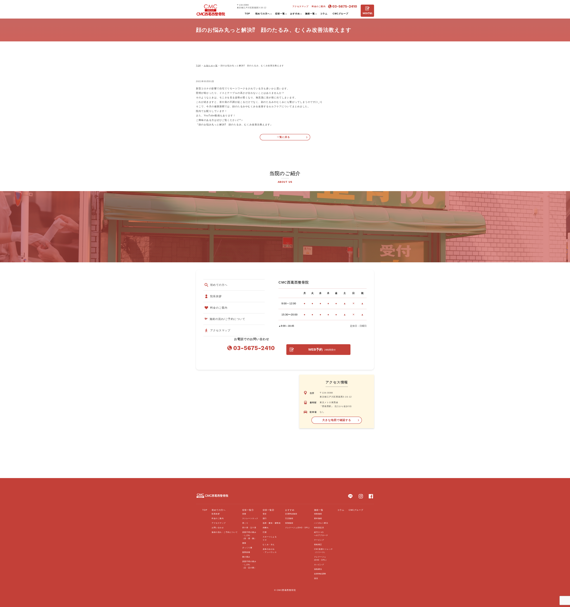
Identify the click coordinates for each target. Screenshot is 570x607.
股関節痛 (246, 552)
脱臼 (265, 518)
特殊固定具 (319, 528)
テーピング (319, 540)
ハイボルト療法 (321, 523)
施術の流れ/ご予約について (227, 319)
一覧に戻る (283, 137)
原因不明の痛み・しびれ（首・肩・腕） (249, 535)
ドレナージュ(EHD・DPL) (297, 528)
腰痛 (244, 543)
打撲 (265, 532)
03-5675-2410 (344, 6)
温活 (316, 578)
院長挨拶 (216, 296)
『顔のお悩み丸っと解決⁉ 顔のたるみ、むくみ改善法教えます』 (234, 124)
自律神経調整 (320, 574)
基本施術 (318, 518)
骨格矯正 (318, 544)
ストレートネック (250, 518)
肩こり (245, 523)
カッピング (319, 565)
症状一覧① (248, 510)
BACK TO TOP (566, 603)
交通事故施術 (291, 514)
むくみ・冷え (269, 544)
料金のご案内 (219, 307)
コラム (340, 510)
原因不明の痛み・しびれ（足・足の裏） (249, 564)
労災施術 (289, 518)
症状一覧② (268, 510)
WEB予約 (367, 13)
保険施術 (289, 523)
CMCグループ (356, 510)
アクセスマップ (220, 330)
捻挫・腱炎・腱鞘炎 (272, 523)
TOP (204, 510)
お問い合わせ (218, 528)
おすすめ (289, 510)
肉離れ (266, 528)
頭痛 (244, 514)
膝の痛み (246, 557)
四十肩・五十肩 (249, 528)
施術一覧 (318, 510)
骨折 (265, 514)
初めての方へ (219, 284)
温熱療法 (318, 569)
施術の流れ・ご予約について (225, 532)
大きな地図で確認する (336, 420)
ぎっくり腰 (247, 548)
